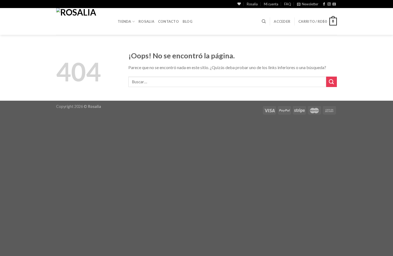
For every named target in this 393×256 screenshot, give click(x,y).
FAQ (287, 4)
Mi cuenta (271, 4)
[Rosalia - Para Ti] (83, 21)
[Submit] (331, 82)
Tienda (124, 21)
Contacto (168, 21)
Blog (187, 21)
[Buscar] (264, 21)
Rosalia (252, 4)
